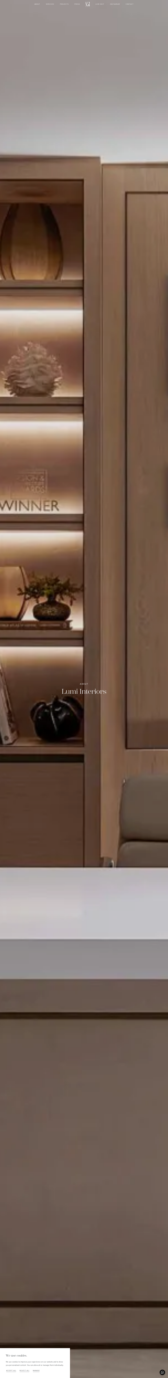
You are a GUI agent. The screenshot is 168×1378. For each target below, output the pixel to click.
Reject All (25, 1370)
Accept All (11, 1370)
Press (77, 4)
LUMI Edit (99, 4)
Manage (36, 1370)
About (37, 4)
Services (50, 4)
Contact (130, 4)
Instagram (115, 4)
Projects (64, 4)
